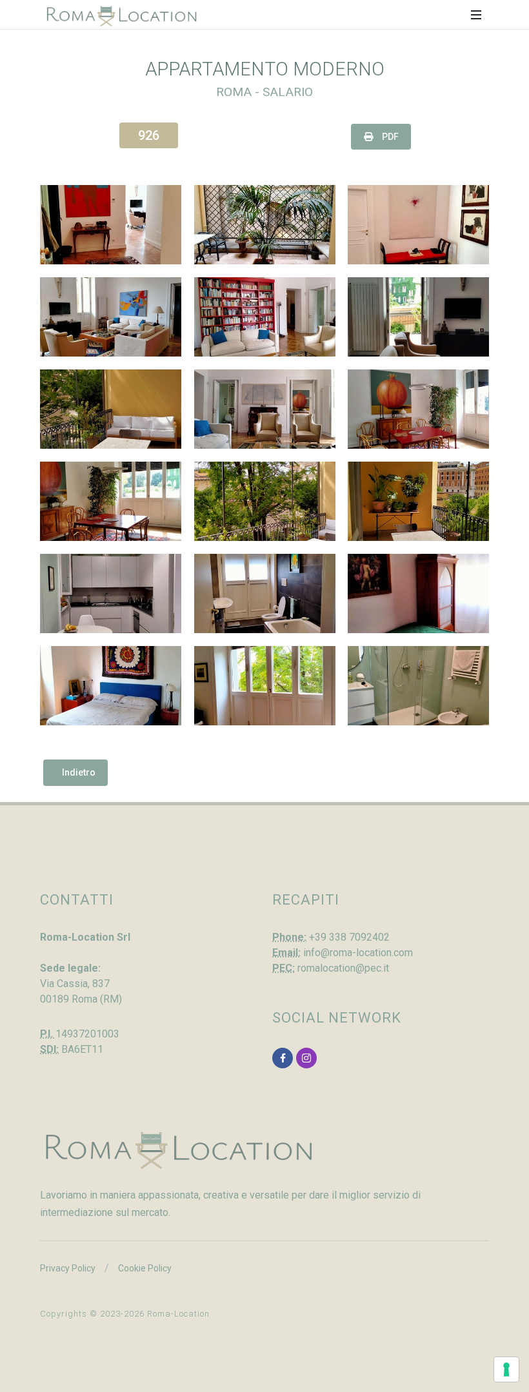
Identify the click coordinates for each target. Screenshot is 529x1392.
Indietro (78, 772)
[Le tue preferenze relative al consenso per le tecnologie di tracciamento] (506, 1369)
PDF (389, 137)
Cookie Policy (145, 1268)
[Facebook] (282, 1058)
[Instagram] (306, 1058)
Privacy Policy (67, 1268)
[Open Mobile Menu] (476, 15)
